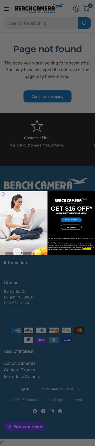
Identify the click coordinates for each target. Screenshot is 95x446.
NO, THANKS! (71, 227)
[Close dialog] (2, 194)
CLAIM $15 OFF (71, 220)
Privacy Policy (87, 249)
